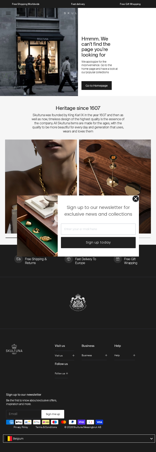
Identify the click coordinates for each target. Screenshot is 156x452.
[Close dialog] (135, 198)
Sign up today (98, 242)
